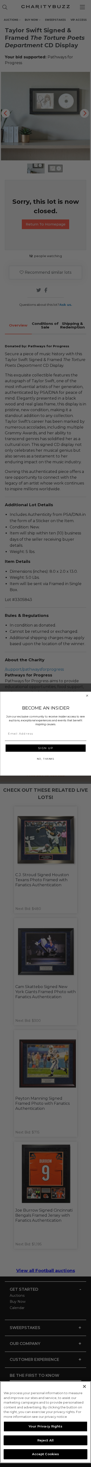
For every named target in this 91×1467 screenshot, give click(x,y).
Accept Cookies (45, 1454)
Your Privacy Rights (45, 1426)
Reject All (45, 1440)
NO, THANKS (45, 758)
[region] (45, 1422)
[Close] (84, 1386)
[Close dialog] (87, 695)
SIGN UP (45, 748)
